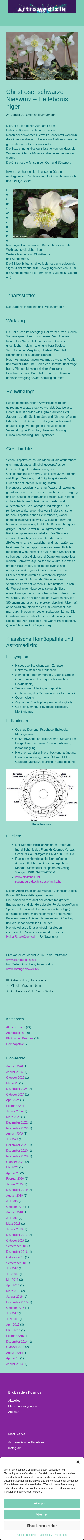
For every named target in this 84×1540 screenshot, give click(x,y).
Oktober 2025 (15, 1077)
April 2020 (12, 1173)
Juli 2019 (12, 1201)
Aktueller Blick (15, 1027)
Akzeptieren (42, 1503)
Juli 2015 (12, 1313)
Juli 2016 (12, 1268)
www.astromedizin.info (21, 959)
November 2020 (17, 1156)
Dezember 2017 (17, 1234)
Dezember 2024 (17, 1088)
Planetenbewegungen (22, 1406)
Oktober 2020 (15, 1162)
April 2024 (12, 1100)
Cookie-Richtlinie (26, 1534)
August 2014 (14, 1352)
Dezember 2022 (17, 1122)
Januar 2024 (14, 1111)
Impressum (60, 1534)
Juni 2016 (12, 1274)
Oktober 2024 (15, 1094)
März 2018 (13, 1223)
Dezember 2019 (17, 1189)
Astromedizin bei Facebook (26, 1442)
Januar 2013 (14, 1364)
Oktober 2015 (15, 1308)
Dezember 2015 (17, 1302)
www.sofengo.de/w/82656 (23, 969)
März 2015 (13, 1330)
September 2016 (17, 1263)
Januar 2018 (14, 1229)
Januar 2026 (14, 1072)
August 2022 (14, 1133)
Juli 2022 (12, 1139)
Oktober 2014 (15, 1347)
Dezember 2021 (17, 1145)
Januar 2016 (14, 1296)
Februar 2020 (15, 1178)
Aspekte (13, 1411)
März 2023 (13, 1117)
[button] (78, 1462)
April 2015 (12, 1324)
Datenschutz (45, 1534)
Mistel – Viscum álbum (26, 985)
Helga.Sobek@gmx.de (21, 936)
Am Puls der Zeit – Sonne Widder (33, 991)
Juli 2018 (12, 1218)
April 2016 (12, 1285)
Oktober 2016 (15, 1257)
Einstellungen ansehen (42, 1525)
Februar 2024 (15, 1105)
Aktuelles (14, 1400)
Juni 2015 (12, 1319)
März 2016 (13, 1291)
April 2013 (12, 1358)
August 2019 (14, 1195)
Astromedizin (19, 980)
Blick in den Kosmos (19, 1038)
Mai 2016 (12, 1279)
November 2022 (17, 1128)
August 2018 (14, 1212)
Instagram (15, 1448)
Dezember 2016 (17, 1251)
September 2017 (17, 1246)
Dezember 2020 (17, 1150)
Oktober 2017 (15, 1240)
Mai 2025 (12, 1083)
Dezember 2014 (17, 1341)
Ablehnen (42, 1514)
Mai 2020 (12, 1167)
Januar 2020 (14, 1184)
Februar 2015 (15, 1335)
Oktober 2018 (15, 1206)
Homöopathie (39, 980)
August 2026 (14, 1066)
